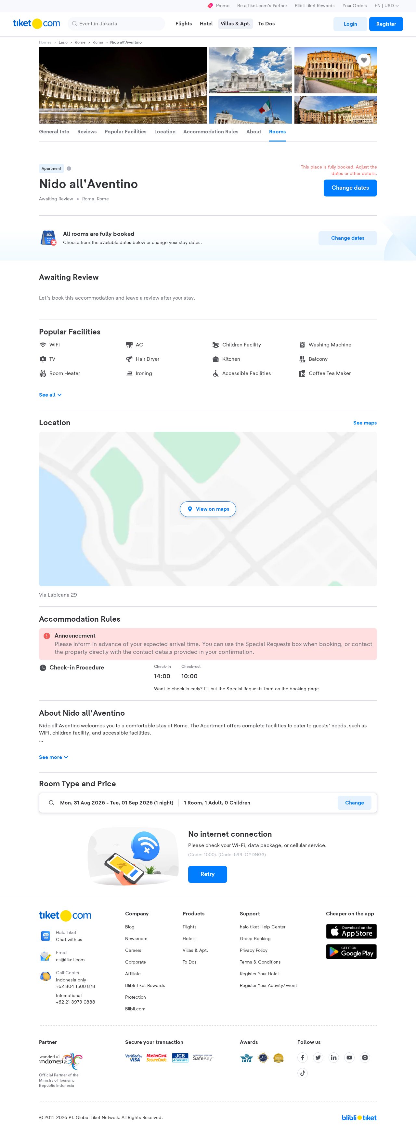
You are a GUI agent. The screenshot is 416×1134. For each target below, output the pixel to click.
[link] (350, 24)
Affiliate (133, 974)
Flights (190, 927)
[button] (208, 509)
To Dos (190, 962)
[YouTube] (349, 1057)
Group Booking (255, 939)
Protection (135, 997)
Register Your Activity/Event (268, 986)
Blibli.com (135, 1009)
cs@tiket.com (70, 960)
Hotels (189, 939)
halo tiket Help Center (262, 927)
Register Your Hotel (259, 974)
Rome (80, 42)
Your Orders (355, 6)
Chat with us (69, 940)
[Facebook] (302, 1057)
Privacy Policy (253, 950)
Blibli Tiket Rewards (315, 6)
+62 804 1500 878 (75, 987)
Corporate (135, 962)
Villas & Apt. (195, 950)
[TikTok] (302, 1073)
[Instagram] (365, 1057)
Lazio (63, 42)
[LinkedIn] (334, 1057)
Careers (133, 950)
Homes (45, 42)
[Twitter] (318, 1057)
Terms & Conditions (260, 962)
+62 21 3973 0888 (75, 1002)
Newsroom (136, 939)
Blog (130, 927)
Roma (98, 42)
